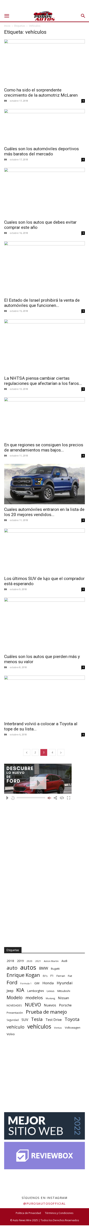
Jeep (10, 990)
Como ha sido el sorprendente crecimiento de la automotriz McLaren (41, 93)
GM (37, 983)
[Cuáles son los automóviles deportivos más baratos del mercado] (44, 126)
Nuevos (50, 1005)
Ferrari (61, 976)
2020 (29, 961)
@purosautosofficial (44, 1203)
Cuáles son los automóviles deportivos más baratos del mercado (41, 151)
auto (12, 967)
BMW (43, 968)
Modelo (15, 997)
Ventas (58, 1027)
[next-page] (60, 752)
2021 (38, 961)
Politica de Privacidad (28, 1213)
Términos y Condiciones (59, 1213)
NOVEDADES (14, 1005)
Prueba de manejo (46, 1012)
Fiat (70, 976)
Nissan (63, 998)
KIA (20, 990)
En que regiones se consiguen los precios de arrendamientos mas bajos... (43, 447)
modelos (34, 997)
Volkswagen (72, 1027)
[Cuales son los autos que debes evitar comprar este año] (44, 192)
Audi (64, 961)
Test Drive (54, 1020)
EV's (45, 976)
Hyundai (64, 983)
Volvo (11, 1034)
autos (28, 967)
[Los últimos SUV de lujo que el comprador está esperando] (44, 550)
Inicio (7, 26)
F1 (52, 976)
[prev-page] (26, 752)
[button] (6, 16)
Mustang (50, 998)
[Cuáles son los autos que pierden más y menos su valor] (44, 624)
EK (5, 100)
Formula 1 (25, 983)
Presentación (15, 1012)
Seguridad (13, 1020)
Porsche (65, 1005)
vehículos (39, 1026)
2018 (10, 961)
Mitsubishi (63, 991)
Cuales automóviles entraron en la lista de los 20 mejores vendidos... (44, 512)
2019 (20, 961)
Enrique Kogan (23, 975)
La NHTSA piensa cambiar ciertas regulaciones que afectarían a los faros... (43, 381)
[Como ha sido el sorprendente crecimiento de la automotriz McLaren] (44, 62)
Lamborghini (35, 991)
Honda (48, 983)
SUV (25, 1019)
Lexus (50, 991)
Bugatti (55, 968)
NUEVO (33, 1004)
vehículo (15, 1027)
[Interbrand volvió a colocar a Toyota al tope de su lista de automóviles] (44, 697)
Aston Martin (51, 961)
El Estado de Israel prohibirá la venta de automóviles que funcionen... (42, 303)
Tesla (37, 1019)
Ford (12, 982)
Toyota (72, 1019)
